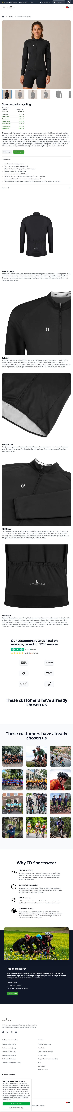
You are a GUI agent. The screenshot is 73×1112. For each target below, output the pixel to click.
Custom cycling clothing (9, 1044)
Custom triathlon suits (8, 1051)
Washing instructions (44, 1044)
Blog (39, 1062)
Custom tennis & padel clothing (11, 1062)
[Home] (3, 16)
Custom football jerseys (9, 1059)
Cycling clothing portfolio (45, 1051)
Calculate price (18, 152)
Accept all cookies (16, 1104)
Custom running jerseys (9, 1048)
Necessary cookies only (16, 1108)
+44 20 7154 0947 (16, 985)
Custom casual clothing (9, 1055)
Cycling (11, 16)
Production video (43, 1070)
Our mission (41, 1066)
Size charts (41, 1048)
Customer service (43, 1055)
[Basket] (69, 2)
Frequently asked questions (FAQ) (48, 1059)
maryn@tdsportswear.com (19, 989)
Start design (7, 152)
